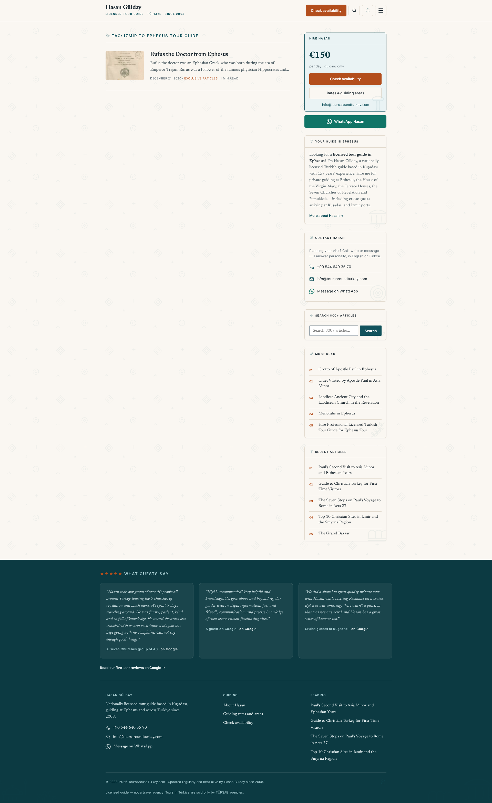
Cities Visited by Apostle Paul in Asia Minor (349, 383)
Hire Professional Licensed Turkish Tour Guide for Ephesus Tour (348, 427)
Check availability (326, 10)
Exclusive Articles (201, 78)
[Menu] (380, 10)
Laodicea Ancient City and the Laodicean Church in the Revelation (349, 400)
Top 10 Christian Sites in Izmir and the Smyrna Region (348, 519)
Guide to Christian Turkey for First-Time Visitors (349, 486)
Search (371, 331)
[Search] (354, 10)
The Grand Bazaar (334, 533)
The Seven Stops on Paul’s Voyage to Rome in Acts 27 (350, 503)
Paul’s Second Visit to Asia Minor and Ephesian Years (346, 470)
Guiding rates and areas (243, 714)
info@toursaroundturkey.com (345, 105)
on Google (169, 649)
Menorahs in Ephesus (337, 413)
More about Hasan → (326, 216)
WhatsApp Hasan (349, 121)
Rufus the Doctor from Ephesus (189, 54)
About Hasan (234, 705)
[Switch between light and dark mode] (367, 10)
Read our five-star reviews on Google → (132, 668)
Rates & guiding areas (345, 93)
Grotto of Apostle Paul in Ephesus (347, 369)
